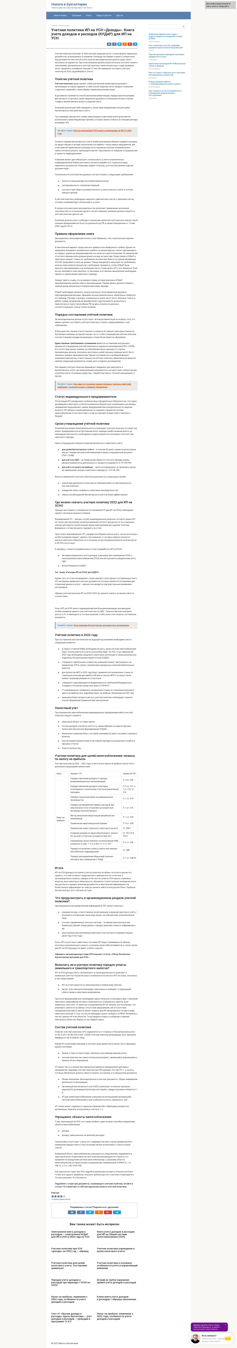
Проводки (76, 15)
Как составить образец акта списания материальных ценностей (167, 74)
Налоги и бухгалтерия (69, 4)
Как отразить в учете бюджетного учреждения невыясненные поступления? (165, 93)
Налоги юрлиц (60, 15)
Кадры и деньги (103, 15)
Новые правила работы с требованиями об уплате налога (165, 83)
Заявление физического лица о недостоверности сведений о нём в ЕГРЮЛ (166, 36)
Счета (88, 15)
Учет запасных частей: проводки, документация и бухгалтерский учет (166, 46)
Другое (119, 15)
